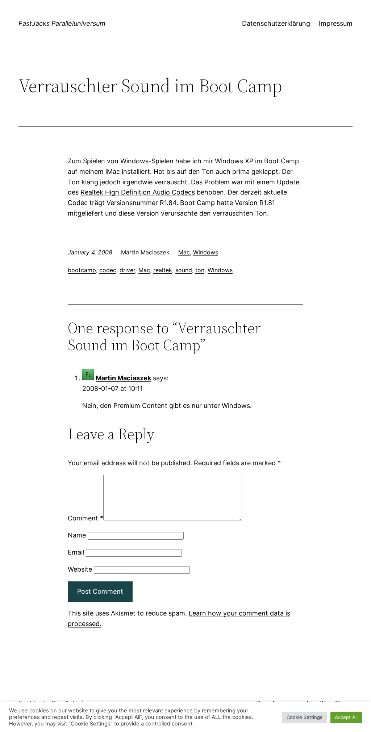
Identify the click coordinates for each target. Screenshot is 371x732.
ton (199, 270)
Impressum (336, 23)
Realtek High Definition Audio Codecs (137, 192)
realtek (162, 270)
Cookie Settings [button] (304, 717)
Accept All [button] (346, 717)
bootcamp (82, 270)
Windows (205, 252)
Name (77, 535)
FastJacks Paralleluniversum (61, 23)
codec (107, 270)
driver (127, 270)
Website (80, 569)
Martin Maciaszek (123, 378)
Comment (85, 518)
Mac (184, 252)
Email (76, 552)
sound (183, 270)
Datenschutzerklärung (276, 23)
